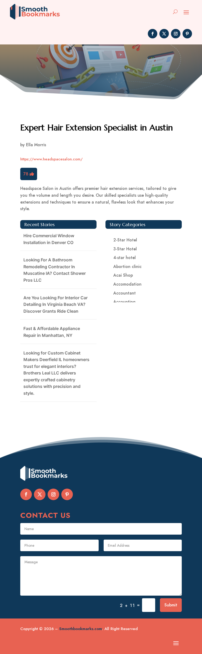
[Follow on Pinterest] (187, 33)
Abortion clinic (127, 266)
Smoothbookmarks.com (80, 629)
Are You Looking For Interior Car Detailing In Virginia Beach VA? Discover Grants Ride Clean (55, 304)
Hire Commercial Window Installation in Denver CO (48, 239)
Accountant (124, 293)
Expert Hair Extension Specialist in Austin (96, 127)
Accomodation (127, 284)
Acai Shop (123, 275)
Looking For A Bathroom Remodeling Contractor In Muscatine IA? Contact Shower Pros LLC (54, 270)
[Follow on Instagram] (175, 33)
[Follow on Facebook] (152, 33)
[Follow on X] (164, 33)
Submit (170, 605)
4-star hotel (124, 258)
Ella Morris (36, 145)
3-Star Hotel (125, 249)
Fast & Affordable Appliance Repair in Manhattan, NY (51, 332)
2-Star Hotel (125, 240)
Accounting (124, 302)
